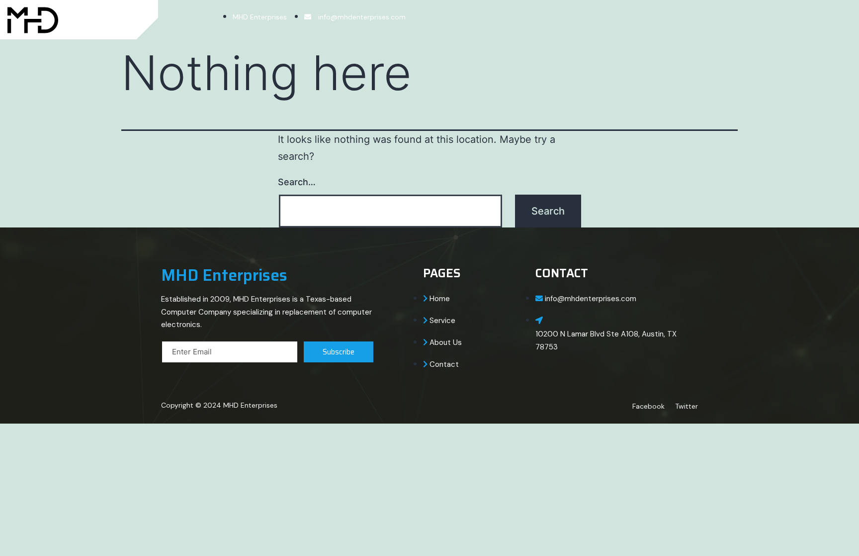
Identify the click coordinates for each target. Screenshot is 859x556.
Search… (297, 182)
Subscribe (338, 352)
